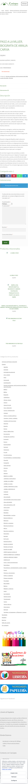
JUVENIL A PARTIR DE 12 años (11, 486)
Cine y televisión (8, 408)
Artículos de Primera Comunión (9, 361)
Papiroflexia (7, 565)
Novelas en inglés (8, 549)
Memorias (6, 520)
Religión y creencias (8, 588)
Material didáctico (8, 518)
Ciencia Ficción (7, 405)
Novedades (4, 615)
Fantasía (6, 447)
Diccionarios (7, 434)
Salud (5, 591)
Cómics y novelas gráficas (10, 415)
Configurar (14, 780)
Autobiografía (7, 382)
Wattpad (6, 609)
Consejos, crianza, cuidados (10, 418)
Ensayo (5, 442)
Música (5, 528)
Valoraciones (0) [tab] (4, 90)
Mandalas (6, 512)
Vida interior (7, 607)
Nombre (4, 227)
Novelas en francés (8, 546)
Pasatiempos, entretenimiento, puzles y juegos (15, 567)
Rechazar (14, 776)
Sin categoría (5, 625)
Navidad (6, 536)
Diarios (5, 429)
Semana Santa (7, 596)
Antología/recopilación (9, 372)
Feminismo (6, 449)
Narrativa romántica (9, 531)
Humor (5, 470)
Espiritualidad (7, 444)
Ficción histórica (8, 455)
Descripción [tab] (3, 86)
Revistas (4, 620)
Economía (6, 439)
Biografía (6, 394)
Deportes (6, 423)
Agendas (6, 367)
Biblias (5, 392)
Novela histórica (8, 541)
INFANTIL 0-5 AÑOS (8, 476)
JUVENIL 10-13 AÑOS (8, 481)
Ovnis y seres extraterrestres (11, 562)
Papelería (4, 617)
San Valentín (7, 594)
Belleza (5, 389)
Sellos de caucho (6, 622)
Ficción (5, 452)
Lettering (6, 494)
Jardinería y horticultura (10, 478)
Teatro (5, 601)
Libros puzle (7, 507)
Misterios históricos (8, 525)
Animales (6, 369)
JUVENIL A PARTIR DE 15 (9, 489)
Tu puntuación (6, 202)
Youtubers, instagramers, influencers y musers (15, 612)
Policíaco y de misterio (9, 573)
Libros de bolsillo (8, 502)
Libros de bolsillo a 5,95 (9, 505)
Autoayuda (6, 380)
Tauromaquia (7, 599)
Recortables (6, 583)
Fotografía (6, 463)
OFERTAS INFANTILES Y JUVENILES (12, 554)
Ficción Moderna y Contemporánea (12, 457)
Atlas (5, 377)
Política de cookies (6, 769)
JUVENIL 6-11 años (8, 484)
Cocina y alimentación (9, 410)
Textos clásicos (7, 604)
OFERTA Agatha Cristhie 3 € (10, 552)
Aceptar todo (14, 773)
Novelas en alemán (8, 544)
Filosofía (6, 460)
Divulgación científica (9, 436)
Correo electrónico (7, 234)
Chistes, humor (7, 400)
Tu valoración (6, 206)
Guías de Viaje (7, 465)
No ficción (6, 539)
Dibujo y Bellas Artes (9, 431)
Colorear (6, 413)
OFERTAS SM (7, 560)
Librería (7, 10)
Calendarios (6, 397)
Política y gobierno (8, 575)
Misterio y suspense (8, 523)
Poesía (5, 570)
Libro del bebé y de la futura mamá (12, 499)
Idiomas (6, 473)
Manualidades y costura (9, 515)
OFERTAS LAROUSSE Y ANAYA (10, 557)
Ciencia (5, 402)
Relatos (5, 586)
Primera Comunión (8, 578)
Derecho (6, 426)
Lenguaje (6, 491)
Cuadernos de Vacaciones (10, 421)
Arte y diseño (7, 375)
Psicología (6, 581)
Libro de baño (7, 497)
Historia (11, 78)
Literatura (6, 510)
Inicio (3, 10)
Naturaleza (6, 533)
